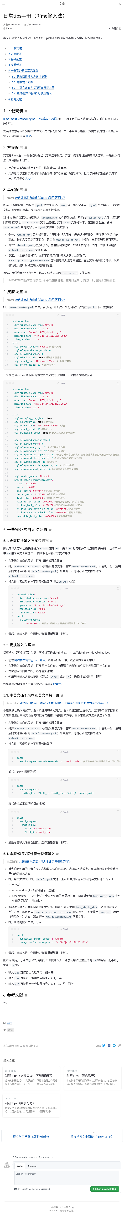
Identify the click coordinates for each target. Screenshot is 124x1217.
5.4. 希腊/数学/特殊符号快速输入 (32, 93)
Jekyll (61, 1207)
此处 (28, 136)
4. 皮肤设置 (15, 65)
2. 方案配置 (15, 54)
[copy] (118, 315)
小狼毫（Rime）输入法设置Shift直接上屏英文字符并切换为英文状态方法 (64, 703)
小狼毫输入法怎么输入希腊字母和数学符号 (45, 861)
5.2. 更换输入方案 (22, 82)
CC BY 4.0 (24, 1045)
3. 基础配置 (15, 59)
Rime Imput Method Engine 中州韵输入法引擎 (30, 119)
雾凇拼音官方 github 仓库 (29, 660)
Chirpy (71, 1207)
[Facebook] (109, 1045)
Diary (9, 1023)
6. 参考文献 (15, 99)
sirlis (10, 28)
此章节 (29, 178)
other (10, 1030)
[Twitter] (104, 1045)
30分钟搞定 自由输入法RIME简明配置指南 (40, 197)
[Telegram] (114, 1045)
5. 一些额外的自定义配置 (23, 70)
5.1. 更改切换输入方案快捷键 (29, 76)
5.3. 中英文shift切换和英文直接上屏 (33, 87)
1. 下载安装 (15, 48)
